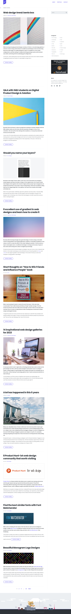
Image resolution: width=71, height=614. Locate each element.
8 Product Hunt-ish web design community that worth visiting (19, 457)
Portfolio (59, 2)
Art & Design (9, 155)
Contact (66, 2)
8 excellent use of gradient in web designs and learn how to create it (21, 211)
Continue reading (8, 62)
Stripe (39, 251)
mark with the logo (38, 566)
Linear (4, 252)
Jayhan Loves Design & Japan (4, 2)
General (8, 395)
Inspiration (9, 15)
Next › (29, 588)
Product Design (10, 95)
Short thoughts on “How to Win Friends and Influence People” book (23, 268)
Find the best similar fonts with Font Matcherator (22, 507)
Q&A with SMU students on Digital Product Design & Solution (21, 92)
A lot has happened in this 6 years (21, 392)
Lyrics (61, 45)
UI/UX (61, 51)
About (53, 2)
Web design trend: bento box (18, 12)
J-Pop (53, 43)
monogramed (21, 569)
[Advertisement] (24, 76)
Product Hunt (6, 481)
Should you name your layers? (19, 152)
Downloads (54, 39)
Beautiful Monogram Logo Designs (21, 547)
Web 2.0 (53, 53)
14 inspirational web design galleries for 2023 (22, 331)
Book (8, 272)
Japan (61, 43)
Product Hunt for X (39, 486)
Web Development (55, 55)
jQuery (53, 45)
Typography (9, 510)
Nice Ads (53, 47)
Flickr (61, 39)
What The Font (14, 528)
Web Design (13, 15)
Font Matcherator (34, 530)
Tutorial (61, 49)
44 (26, 588)
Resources (54, 49)
